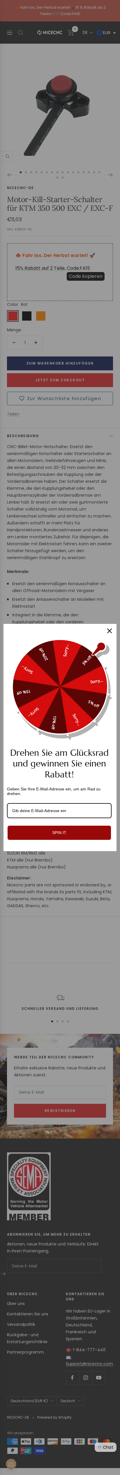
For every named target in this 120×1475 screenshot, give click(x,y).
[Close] (110, 631)
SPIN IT (59, 832)
